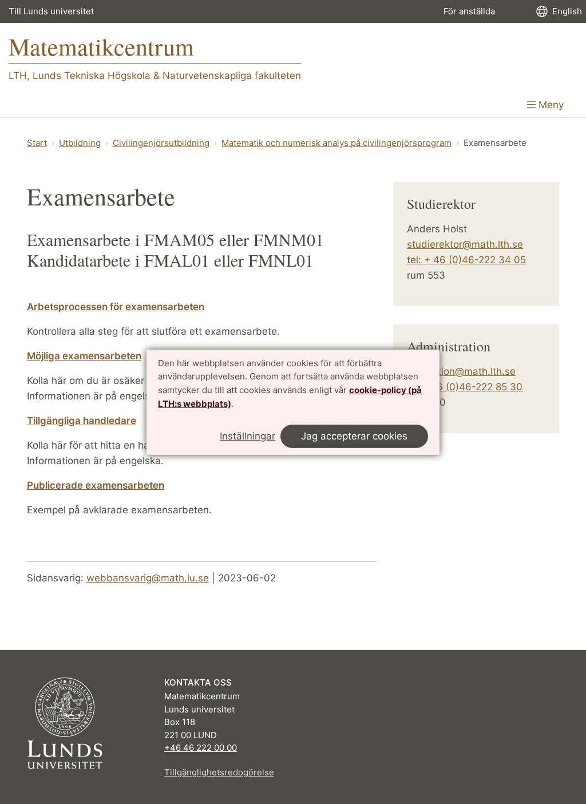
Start (37, 142)
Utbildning (80, 142)
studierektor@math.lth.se (465, 244)
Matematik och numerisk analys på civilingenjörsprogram (336, 142)
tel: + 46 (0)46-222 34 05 (466, 260)
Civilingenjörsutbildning (161, 142)
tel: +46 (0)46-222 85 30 (464, 387)
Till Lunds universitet (51, 11)
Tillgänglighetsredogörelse (219, 772)
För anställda (469, 11)
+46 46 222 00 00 (200, 747)
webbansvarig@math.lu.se (147, 578)
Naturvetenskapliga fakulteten (232, 75)
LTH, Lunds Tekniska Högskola (80, 75)
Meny (550, 104)
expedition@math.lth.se (461, 371)
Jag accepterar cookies (354, 436)
